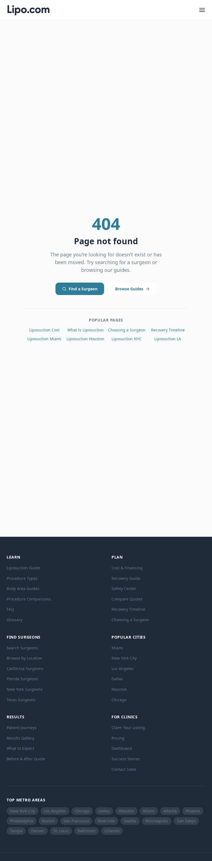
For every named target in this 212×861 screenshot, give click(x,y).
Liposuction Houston (85, 338)
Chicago (119, 699)
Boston (48, 820)
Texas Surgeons (21, 699)
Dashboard (122, 748)
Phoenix (193, 811)
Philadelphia (21, 820)
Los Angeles (123, 668)
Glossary (14, 619)
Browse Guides (129, 288)
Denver (37, 830)
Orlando (112, 830)
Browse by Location (24, 658)
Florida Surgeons (22, 678)
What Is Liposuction (85, 330)
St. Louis (61, 830)
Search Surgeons (22, 647)
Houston (119, 689)
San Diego (186, 820)
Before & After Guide (26, 758)
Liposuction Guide (23, 567)
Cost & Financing (127, 567)
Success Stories (126, 758)
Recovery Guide (126, 578)
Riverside (106, 820)
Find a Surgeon (83, 288)
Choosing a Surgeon (126, 330)
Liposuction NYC (127, 338)
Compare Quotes (127, 599)
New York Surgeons (25, 689)
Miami (117, 647)
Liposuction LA (167, 338)
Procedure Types (22, 578)
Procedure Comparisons (29, 599)
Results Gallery (20, 738)
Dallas (117, 678)
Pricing (118, 738)
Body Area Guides (23, 588)
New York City (124, 658)
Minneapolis (156, 820)
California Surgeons (25, 668)
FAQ (10, 609)
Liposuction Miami (44, 338)
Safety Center (124, 588)
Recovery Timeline (168, 330)
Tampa (16, 830)
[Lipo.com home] (28, 9)
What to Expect (20, 748)
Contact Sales (124, 769)
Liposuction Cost (44, 330)
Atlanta (170, 811)
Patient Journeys (22, 727)
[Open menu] (202, 9)
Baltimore (87, 830)
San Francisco (76, 820)
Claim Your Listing (128, 727)
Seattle (130, 820)
